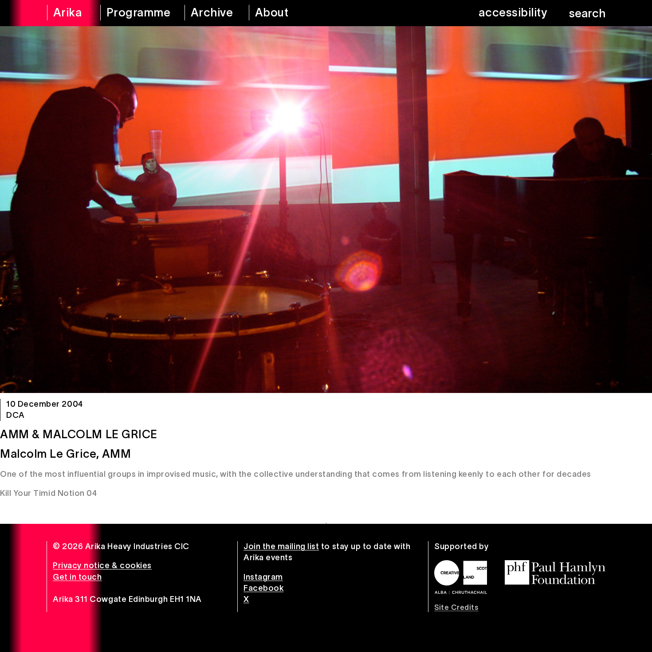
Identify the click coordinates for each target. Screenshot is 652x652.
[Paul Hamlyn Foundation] (555, 572)
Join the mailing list (281, 546)
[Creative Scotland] (460, 577)
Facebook (263, 588)
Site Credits (456, 607)
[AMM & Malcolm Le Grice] (326, 209)
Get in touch (77, 577)
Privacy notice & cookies (102, 565)
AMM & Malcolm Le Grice (78, 434)
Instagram (263, 577)
